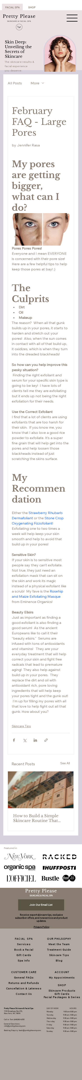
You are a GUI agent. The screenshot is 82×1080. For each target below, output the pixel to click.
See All (65, 763)
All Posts (15, 83)
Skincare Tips (21, 726)
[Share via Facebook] (14, 740)
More (35, 83)
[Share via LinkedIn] (35, 740)
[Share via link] (46, 740)
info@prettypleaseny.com (14, 1026)
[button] (59, 868)
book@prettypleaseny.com (30, 1030)
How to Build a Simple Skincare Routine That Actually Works (35, 818)
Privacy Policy (41, 927)
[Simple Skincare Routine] (40, 789)
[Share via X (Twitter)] (25, 740)
